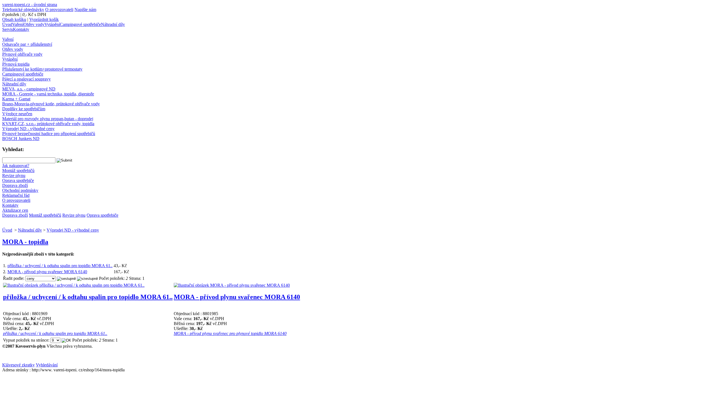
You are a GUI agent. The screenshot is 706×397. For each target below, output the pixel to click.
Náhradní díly (113, 24)
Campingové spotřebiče (80, 24)
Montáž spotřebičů (18, 170)
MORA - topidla (25, 241)
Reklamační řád (16, 195)
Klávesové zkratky (18, 365)
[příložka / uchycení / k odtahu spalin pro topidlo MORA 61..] (74, 285)
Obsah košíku (14, 19)
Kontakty (21, 29)
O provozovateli (59, 9)
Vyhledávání (47, 365)
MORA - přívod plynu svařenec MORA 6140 (47, 271)
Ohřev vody (33, 24)
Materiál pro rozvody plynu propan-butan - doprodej (47, 118)
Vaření (17, 24)
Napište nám (85, 9)
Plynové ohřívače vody (22, 54)
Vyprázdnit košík (44, 19)
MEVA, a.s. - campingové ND (28, 89)
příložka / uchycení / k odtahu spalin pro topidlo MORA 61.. (60, 265)
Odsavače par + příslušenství (27, 44)
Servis (7, 29)
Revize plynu (13, 175)
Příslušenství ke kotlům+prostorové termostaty (42, 69)
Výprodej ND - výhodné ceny (28, 128)
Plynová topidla (16, 64)
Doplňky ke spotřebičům (23, 108)
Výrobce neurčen (17, 113)
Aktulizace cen (15, 210)
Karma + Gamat (16, 98)
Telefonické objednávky (23, 9)
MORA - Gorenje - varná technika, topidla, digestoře (48, 94)
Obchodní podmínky (20, 190)
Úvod (7, 24)
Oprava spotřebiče (18, 180)
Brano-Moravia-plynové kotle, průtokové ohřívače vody (51, 103)
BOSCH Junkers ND (20, 138)
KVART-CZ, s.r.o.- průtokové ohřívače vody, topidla (48, 123)
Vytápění (52, 24)
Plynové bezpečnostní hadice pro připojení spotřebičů (48, 133)
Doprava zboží (15, 185)
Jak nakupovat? (15, 165)
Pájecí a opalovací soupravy (26, 79)
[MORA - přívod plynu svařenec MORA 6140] (232, 285)
